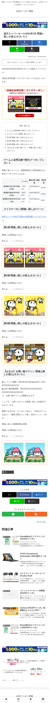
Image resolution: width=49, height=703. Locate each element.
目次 (21, 126)
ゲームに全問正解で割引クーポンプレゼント (23, 130)
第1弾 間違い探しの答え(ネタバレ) (20, 137)
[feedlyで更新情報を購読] (13, 514)
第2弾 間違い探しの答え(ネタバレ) (20, 141)
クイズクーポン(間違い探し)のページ (21, 134)
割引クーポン (9, 472)
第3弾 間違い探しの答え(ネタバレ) (20, 144)
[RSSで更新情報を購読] (36, 514)
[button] (32, 49)
